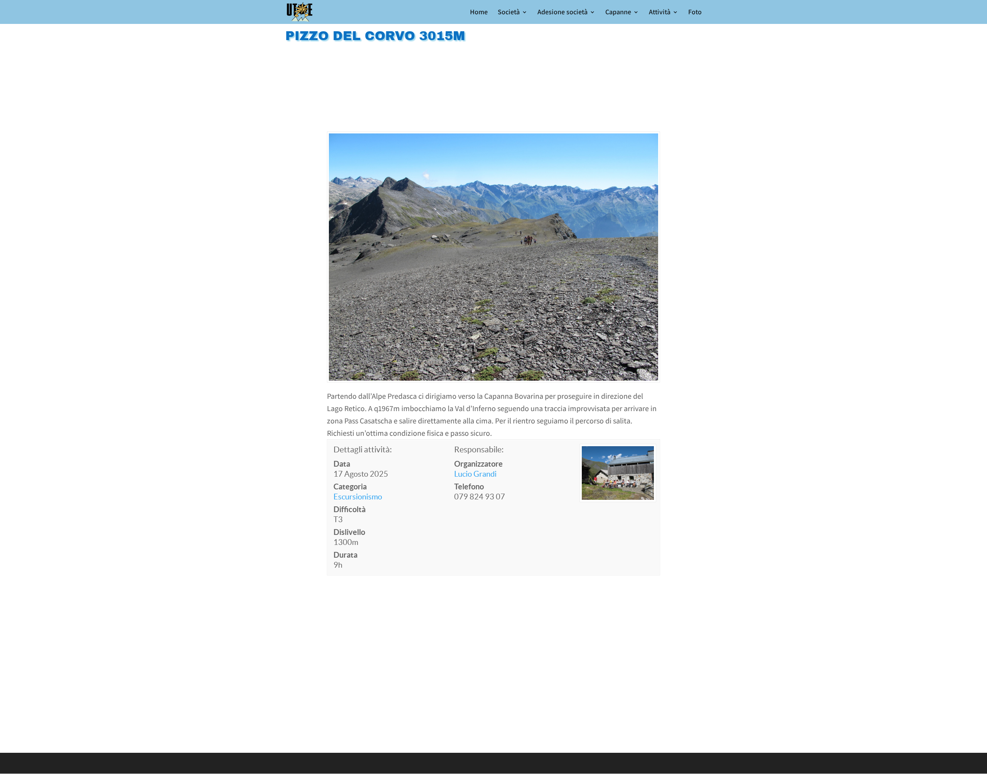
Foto (695, 12)
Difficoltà (349, 509)
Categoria (350, 486)
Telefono (469, 486)
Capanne (618, 12)
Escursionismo (357, 496)
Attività (659, 12)
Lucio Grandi (475, 474)
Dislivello (349, 532)
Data (341, 463)
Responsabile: (479, 449)
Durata (345, 554)
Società (509, 12)
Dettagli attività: (362, 449)
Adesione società (562, 12)
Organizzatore (478, 463)
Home (479, 12)
